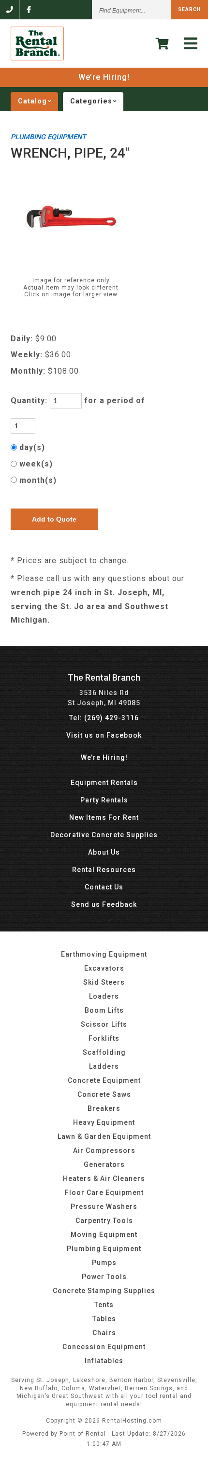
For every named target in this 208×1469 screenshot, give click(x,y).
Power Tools (104, 1276)
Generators (104, 1164)
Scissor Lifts (104, 1024)
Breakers (104, 1108)
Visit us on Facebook (104, 735)
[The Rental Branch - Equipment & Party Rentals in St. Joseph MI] (37, 58)
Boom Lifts (104, 1010)
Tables (104, 1319)
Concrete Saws (104, 1094)
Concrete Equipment (104, 1080)
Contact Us (104, 887)
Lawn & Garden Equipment (104, 1136)
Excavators (104, 968)
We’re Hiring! (104, 77)
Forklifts (104, 1038)
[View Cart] (162, 44)
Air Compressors (104, 1150)
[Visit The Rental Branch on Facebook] (29, 9)
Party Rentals (104, 800)
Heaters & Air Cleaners (104, 1178)
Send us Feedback (104, 904)
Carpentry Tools (104, 1220)
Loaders (104, 996)
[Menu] (191, 44)
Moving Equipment (104, 1234)
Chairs (104, 1333)
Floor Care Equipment (104, 1192)
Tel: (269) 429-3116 (104, 718)
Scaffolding (104, 1052)
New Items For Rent (104, 817)
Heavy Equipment (104, 1122)
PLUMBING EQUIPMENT (48, 137)
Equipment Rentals (104, 782)
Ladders (104, 1066)
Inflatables (104, 1361)
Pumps (104, 1262)
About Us (104, 852)
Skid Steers (104, 982)
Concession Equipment (104, 1347)
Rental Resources (104, 869)
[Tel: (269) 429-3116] (9, 9)
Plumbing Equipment (104, 1248)
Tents (104, 1305)
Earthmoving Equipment (104, 954)
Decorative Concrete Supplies (104, 835)
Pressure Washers (104, 1206)
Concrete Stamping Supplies (104, 1290)
